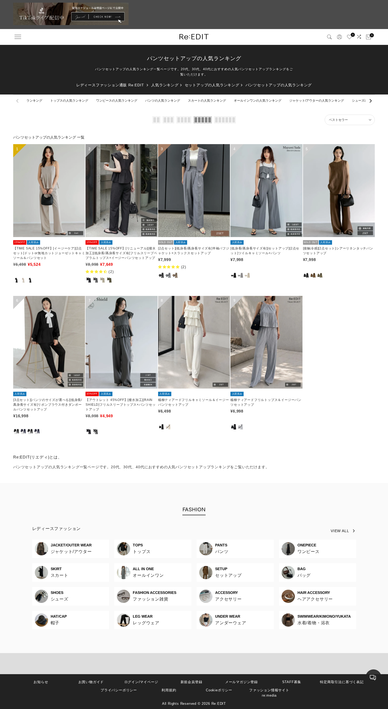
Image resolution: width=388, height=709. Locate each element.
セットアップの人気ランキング (212, 85)
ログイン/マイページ (141, 682)
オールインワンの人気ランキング (257, 100)
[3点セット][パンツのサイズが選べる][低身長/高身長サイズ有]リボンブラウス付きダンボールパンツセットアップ (47, 404)
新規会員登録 (191, 682)
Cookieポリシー (219, 690)
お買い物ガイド (91, 682)
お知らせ (41, 682)
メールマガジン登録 (241, 682)
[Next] (370, 101)
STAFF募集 (291, 682)
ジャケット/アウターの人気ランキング (316, 100)
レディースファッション (56, 528)
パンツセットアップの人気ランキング (278, 85)
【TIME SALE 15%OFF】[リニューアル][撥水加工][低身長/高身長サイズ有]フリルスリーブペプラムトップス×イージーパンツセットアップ (121, 253)
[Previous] (17, 101)
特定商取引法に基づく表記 (342, 682)
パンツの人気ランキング (162, 100)
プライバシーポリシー (119, 690)
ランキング (34, 100)
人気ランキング (165, 85)
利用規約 (169, 690)
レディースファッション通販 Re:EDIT (110, 85)
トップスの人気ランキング (69, 100)
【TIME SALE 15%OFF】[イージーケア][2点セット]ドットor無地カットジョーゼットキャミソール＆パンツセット (49, 253)
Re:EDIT (218, 704)
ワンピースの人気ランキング (116, 100)
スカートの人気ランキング (207, 100)
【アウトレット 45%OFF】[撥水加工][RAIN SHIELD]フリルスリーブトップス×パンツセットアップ (120, 404)
